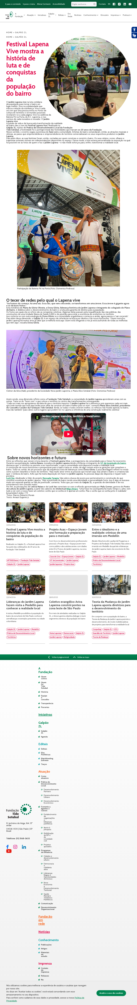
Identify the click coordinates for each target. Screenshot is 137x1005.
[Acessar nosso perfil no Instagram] (119, 4)
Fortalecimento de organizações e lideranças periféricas (48, 819)
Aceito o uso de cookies (111, 993)
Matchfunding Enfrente (42, 759)
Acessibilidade (59, 4)
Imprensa (115, 15)
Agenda (42, 737)
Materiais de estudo (44, 954)
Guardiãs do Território (102, 633)
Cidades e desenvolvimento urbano (48, 858)
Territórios (97, 564)
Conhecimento (89, 15)
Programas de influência (46, 851)
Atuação (30, 15)
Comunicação (47, 903)
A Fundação (19, 15)
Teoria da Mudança (100, 637)
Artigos (44, 949)
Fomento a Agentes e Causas (45, 808)
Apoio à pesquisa (47, 828)
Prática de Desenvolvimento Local (106, 560)
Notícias (77, 15)
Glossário (104, 15)
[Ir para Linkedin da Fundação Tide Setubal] (24, 848)
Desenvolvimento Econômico (48, 802)
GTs (115, 629)
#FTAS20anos (12, 560)
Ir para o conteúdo (13, 4)
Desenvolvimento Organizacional (47, 908)
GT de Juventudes (57, 560)
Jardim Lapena (23, 564)
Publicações (44, 945)
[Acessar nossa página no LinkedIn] (124, 4)
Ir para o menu (29, 4)
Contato (102, 4)
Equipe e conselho (42, 697)
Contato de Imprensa (44, 970)
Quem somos (42, 677)
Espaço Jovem (67, 556)
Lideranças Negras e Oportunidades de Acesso (48, 876)
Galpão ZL (51, 15)
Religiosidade (69, 637)
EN (109, 4)
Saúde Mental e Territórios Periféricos (48, 897)
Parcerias (42, 707)
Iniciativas (42, 15)
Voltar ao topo (83, 657)
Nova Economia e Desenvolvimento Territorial (48, 886)
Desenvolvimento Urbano (48, 796)
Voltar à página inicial (60, 657)
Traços (42, 764)
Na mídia (43, 980)
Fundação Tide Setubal (30, 560)
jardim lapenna (56, 564)
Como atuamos (45, 777)
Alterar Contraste (44, 4)
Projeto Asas (69, 564)
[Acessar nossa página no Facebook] (114, 4)
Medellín (120, 556)
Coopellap (97, 629)
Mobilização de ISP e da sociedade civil (48, 837)
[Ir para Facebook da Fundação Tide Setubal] (7, 848)
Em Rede (70, 15)
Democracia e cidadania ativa (48, 866)
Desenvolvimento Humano (48, 790)
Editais (61, 15)
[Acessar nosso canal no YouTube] (130, 4)
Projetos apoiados (48, 845)
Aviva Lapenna (55, 633)
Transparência (42, 703)
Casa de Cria (55, 556)
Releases (44, 976)
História (42, 692)
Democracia (68, 633)
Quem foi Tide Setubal (42, 685)
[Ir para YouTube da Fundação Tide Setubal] (9, 852)
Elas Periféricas (42, 754)
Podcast (126, 15)
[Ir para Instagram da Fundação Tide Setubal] (15, 848)
